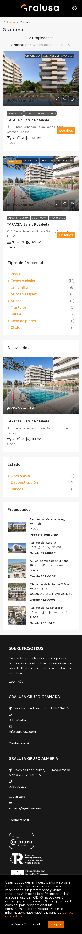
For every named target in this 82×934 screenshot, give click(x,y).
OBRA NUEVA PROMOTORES (58, 55)
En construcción (27, 160)
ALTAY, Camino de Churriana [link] (49, 561)
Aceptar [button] (56, 924)
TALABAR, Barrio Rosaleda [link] (28, 120)
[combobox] (51, 44)
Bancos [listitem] (17, 489)
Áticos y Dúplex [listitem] (24, 294)
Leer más (16, 682)
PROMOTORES (66, 160)
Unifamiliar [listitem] (20, 288)
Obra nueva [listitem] (20, 476)
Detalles (66, 130)
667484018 (17, 797)
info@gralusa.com (22, 732)
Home (11, 22)
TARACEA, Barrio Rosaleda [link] (28, 224)
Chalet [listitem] (16, 328)
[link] (41, 78)
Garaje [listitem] (16, 314)
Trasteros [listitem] (19, 308)
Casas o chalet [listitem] (23, 281)
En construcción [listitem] (24, 483)
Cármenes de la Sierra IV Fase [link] (50, 584)
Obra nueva (33, 55)
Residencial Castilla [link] (43, 542)
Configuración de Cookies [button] (27, 924)
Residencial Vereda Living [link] (47, 519)
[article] (41, 404)
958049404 (17, 720)
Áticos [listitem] (16, 301)
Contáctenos (18, 743)
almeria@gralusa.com (25, 808)
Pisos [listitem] (15, 274)
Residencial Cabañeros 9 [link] (46, 607)
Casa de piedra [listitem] (23, 321)
